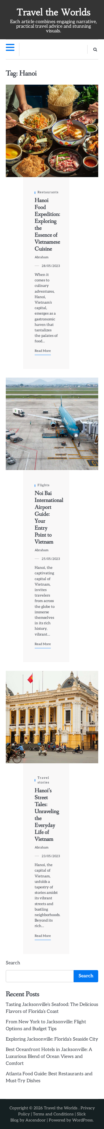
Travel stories (43, 780)
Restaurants (48, 192)
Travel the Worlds (53, 12)
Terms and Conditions (53, 1114)
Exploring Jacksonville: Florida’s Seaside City (52, 1039)
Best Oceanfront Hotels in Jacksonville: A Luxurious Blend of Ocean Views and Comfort (49, 1056)
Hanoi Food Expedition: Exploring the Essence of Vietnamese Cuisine (47, 225)
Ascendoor (35, 1120)
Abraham (42, 257)
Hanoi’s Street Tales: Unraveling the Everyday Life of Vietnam (47, 815)
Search (13, 963)
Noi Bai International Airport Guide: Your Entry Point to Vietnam (49, 518)
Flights (44, 485)
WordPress (82, 1120)
